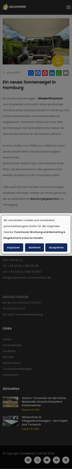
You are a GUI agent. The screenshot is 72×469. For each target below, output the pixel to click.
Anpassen (13, 247)
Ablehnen (34, 247)
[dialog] (36, 234)
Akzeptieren (56, 247)
